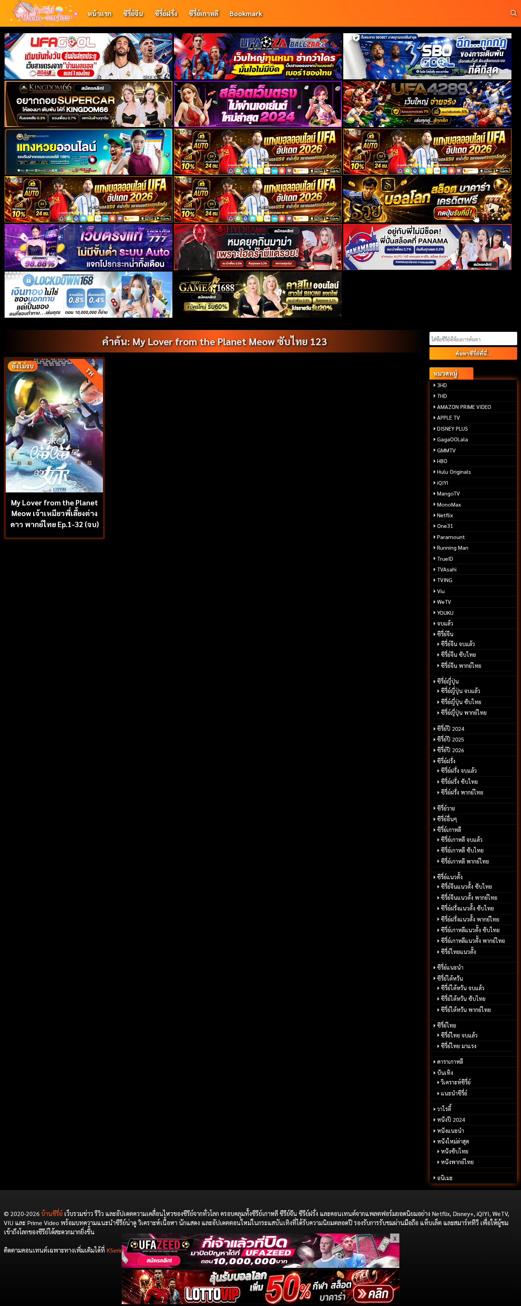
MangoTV (448, 493)
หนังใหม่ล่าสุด (453, 1141)
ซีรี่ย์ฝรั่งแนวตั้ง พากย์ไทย (470, 919)
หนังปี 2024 (451, 1119)
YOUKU (445, 612)
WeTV (444, 601)
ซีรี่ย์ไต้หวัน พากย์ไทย (466, 1009)
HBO (442, 460)
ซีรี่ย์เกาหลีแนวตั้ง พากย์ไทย (473, 940)
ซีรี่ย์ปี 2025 (450, 739)
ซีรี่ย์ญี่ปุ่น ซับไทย (461, 701)
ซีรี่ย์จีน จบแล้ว (458, 643)
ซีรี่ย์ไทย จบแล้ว (459, 1035)
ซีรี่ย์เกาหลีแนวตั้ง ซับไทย (470, 929)
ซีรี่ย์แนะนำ (450, 967)
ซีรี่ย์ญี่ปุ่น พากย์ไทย (464, 712)
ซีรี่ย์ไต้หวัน (450, 978)
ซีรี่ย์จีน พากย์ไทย (461, 665)
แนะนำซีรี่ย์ (454, 1093)
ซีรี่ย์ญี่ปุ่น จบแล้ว (460, 690)
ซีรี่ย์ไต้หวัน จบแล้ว (462, 987)
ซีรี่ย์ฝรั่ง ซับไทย (459, 781)
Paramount (451, 536)
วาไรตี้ (444, 1108)
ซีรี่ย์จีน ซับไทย (458, 654)
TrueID (445, 558)
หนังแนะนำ (450, 1130)
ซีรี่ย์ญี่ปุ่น (448, 681)
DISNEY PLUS (452, 428)
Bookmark (246, 13)
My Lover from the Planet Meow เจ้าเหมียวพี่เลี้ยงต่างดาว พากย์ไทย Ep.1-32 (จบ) (54, 513)
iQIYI (442, 482)
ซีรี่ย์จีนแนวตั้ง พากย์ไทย (469, 897)
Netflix (445, 514)
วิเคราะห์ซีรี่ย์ (456, 1082)
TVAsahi (447, 569)
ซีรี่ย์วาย (446, 808)
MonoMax (449, 504)
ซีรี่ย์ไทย (446, 1025)
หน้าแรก (99, 13)
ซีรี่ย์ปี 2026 (450, 749)
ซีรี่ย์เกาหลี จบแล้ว (461, 839)
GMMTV (446, 450)
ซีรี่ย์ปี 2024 (450, 728)
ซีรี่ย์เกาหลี (203, 13)
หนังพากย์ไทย (457, 1161)
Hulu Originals (454, 471)
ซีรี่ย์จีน (133, 13)
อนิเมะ (445, 1177)
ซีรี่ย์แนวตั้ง (450, 876)
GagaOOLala (452, 439)
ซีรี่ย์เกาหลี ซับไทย (462, 850)
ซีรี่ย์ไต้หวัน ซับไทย (463, 998)
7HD (442, 395)
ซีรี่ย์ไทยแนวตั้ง (458, 951)
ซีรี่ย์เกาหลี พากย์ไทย (465, 861)
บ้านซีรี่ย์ (52, 1213)
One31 (445, 525)
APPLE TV (448, 417)
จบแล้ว (445, 623)
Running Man (452, 547)
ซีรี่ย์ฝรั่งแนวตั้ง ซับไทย (467, 908)
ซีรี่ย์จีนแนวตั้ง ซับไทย (466, 886)
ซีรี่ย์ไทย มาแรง (458, 1045)
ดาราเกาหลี (450, 1061)
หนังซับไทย (454, 1151)
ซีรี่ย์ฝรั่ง (165, 13)
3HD (442, 384)
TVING (444, 579)
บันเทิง (445, 1072)
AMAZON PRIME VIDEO (464, 406)
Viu (441, 590)
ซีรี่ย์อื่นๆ (447, 818)
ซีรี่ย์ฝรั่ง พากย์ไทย (462, 792)
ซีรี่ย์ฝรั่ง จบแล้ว (459, 770)
